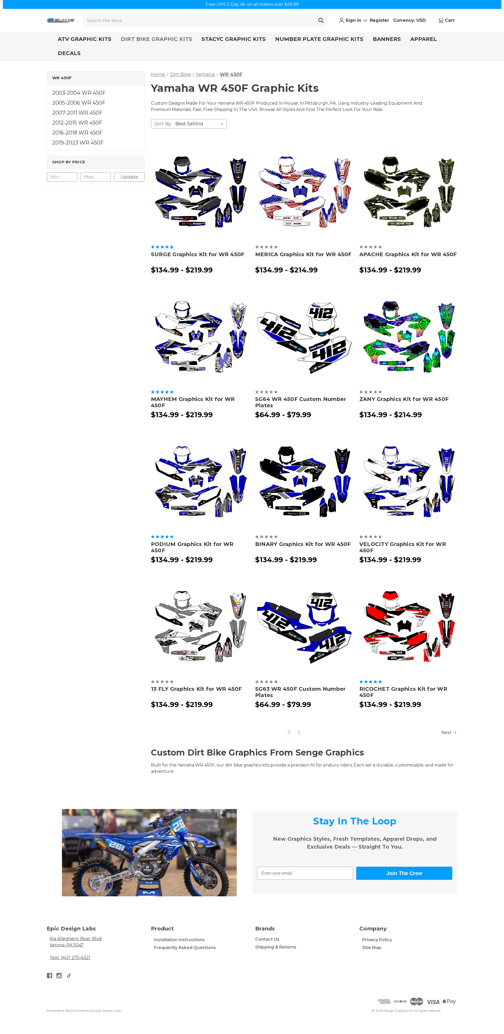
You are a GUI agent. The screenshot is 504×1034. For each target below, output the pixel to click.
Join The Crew (404, 873)
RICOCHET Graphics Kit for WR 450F (403, 692)
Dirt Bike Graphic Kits (156, 39)
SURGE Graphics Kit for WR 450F (198, 254)
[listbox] (201, 123)
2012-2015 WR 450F (77, 123)
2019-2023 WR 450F (78, 143)
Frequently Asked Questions (185, 947)
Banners (387, 39)
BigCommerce (77, 1010)
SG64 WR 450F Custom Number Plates (300, 402)
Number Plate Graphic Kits (319, 39)
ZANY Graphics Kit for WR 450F (404, 399)
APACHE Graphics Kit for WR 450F (408, 254)
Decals (69, 53)
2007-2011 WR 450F (77, 113)
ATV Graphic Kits (84, 39)
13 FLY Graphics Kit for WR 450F (196, 689)
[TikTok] (69, 975)
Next (447, 732)
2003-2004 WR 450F (79, 93)
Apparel (423, 39)
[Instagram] (59, 975)
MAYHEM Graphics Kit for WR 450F (193, 402)
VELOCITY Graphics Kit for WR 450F (402, 547)
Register (379, 20)
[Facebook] (49, 975)
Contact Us (267, 939)
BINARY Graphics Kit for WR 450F (303, 544)
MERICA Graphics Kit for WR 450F (303, 254)
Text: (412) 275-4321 (70, 957)
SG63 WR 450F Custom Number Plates (300, 692)
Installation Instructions (179, 939)
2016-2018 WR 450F (77, 133)
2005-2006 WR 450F (79, 103)
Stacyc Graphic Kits (234, 39)
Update (129, 177)
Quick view (200, 192)
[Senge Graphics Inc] (60, 20)
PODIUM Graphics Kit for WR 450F (192, 547)
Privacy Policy (377, 939)
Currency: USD (410, 20)
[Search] (321, 20)
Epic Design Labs (108, 1010)
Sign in (352, 20)
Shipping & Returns (275, 947)
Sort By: (163, 124)
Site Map (371, 947)
